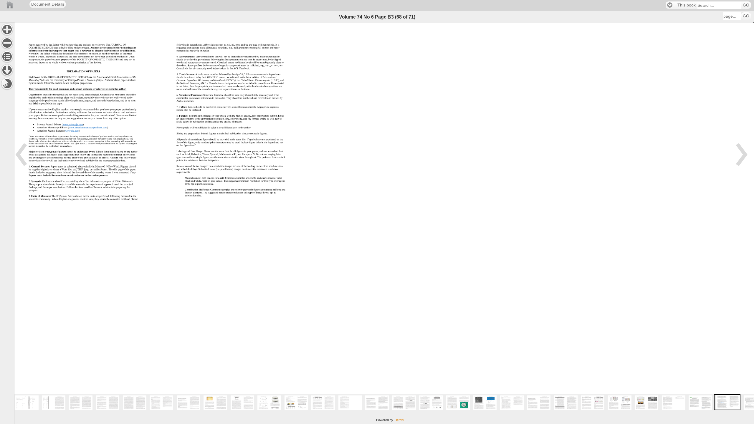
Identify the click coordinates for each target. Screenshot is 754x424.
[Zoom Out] (7, 43)
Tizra (399, 420)
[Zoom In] (7, 29)
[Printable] (7, 84)
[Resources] (7, 70)
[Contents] (7, 56)
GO (746, 5)
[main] (384, 223)
